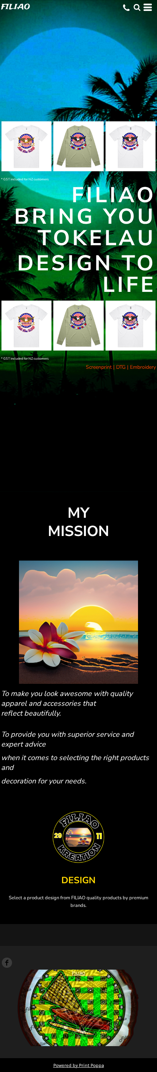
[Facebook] (7, 963)
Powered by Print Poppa (78, 1065)
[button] (137, 7)
